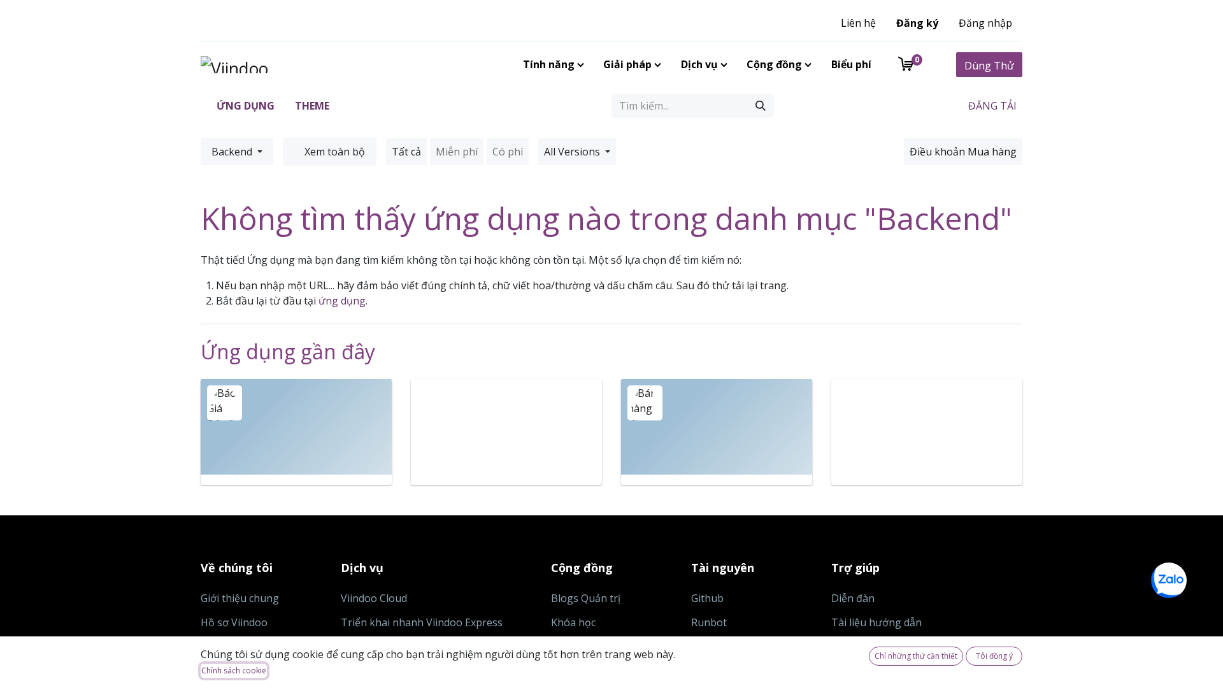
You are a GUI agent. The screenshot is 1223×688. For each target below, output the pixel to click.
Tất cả (406, 152)
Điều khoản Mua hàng (963, 152)
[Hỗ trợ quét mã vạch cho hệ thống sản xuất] (926, 432)
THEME (310, 106)
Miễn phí (457, 152)
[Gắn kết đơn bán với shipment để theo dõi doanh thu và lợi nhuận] (716, 432)
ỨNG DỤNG (244, 106)
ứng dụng (342, 301)
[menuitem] (551, 64)
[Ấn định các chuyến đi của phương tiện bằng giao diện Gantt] (506, 432)
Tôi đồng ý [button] (994, 655)
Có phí (507, 152)
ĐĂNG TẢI (991, 106)
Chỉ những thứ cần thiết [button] (916, 655)
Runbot (709, 622)
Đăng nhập (985, 23)
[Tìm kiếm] (760, 106)
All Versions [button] (573, 152)
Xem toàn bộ (333, 152)
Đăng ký (917, 23)
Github (707, 598)
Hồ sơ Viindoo (234, 622)
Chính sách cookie (233, 670)
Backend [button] (233, 152)
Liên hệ (858, 23)
